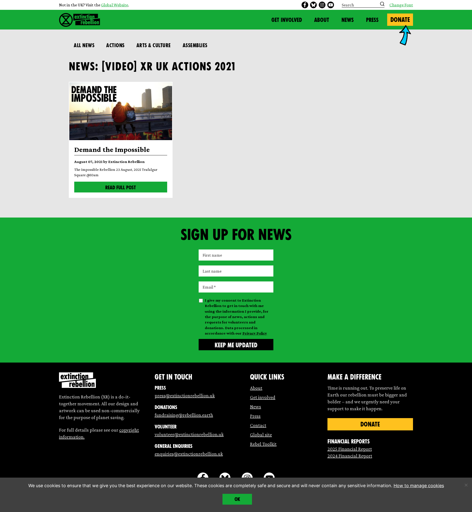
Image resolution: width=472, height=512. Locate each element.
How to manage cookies (419, 485)
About (321, 20)
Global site (261, 434)
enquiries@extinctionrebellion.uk (189, 453)
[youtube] (330, 5)
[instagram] (322, 5)
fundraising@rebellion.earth (184, 415)
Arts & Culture (153, 45)
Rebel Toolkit (263, 444)
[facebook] (305, 5)
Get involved (262, 397)
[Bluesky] (313, 5)
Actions (115, 45)
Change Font (401, 5)
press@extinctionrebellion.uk (185, 395)
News (347, 20)
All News (84, 45)
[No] (465, 485)
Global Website (114, 4)
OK (237, 499)
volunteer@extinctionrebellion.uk (189, 434)
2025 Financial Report (349, 449)
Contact (258, 425)
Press (372, 20)
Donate (400, 19)
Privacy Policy (254, 333)
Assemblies (195, 45)
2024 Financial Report (349, 455)
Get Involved (286, 20)
